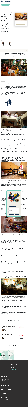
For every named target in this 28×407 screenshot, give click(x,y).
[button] (13, 205)
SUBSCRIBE (13, 214)
